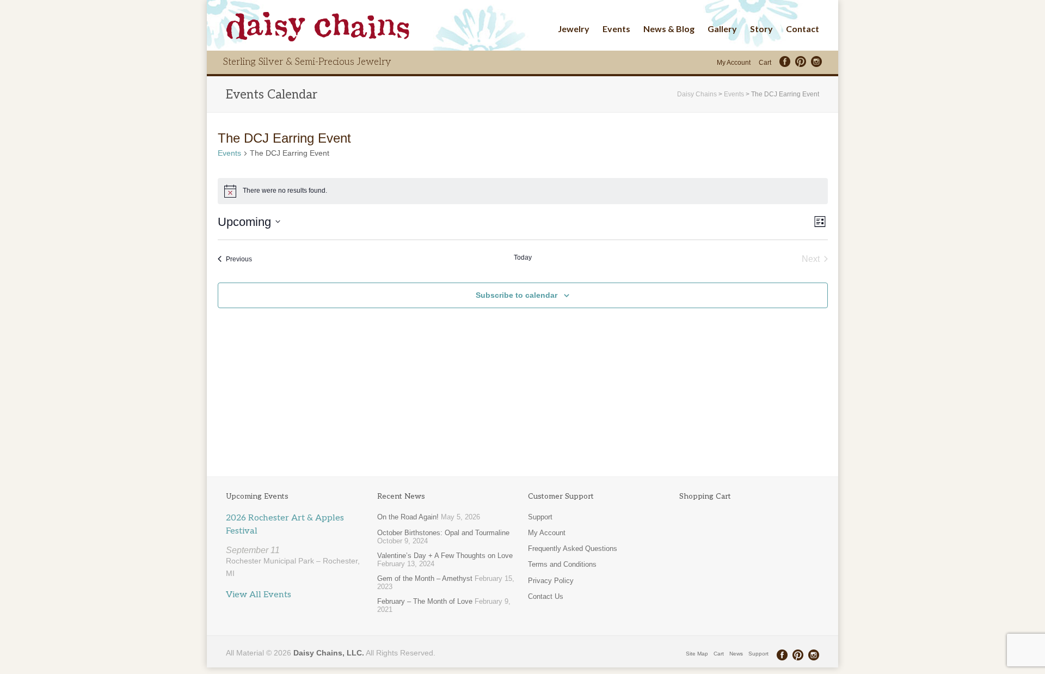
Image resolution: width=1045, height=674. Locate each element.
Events (616, 28)
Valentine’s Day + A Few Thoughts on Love (445, 556)
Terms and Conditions (562, 564)
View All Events (258, 595)
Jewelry (573, 28)
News (736, 654)
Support (540, 517)
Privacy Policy (551, 581)
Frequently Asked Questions (572, 548)
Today (523, 257)
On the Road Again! (408, 517)
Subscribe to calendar (516, 295)
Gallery (722, 28)
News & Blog (668, 28)
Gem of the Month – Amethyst (424, 578)
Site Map (697, 654)
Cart (765, 62)
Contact (802, 28)
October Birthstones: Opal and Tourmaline (443, 533)
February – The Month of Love (424, 601)
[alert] (523, 191)
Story (761, 28)
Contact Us (545, 596)
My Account (734, 62)
